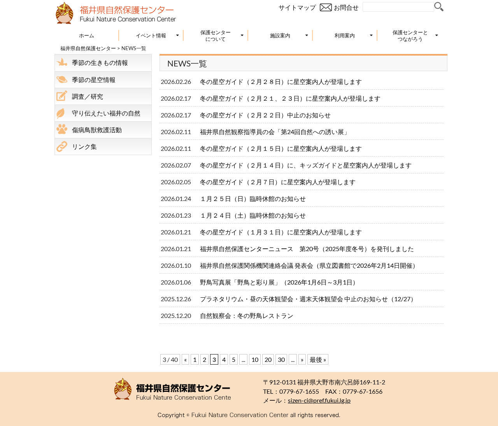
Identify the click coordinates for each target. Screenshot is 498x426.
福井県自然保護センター (88, 48)
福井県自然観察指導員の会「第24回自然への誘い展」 (275, 131)
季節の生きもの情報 (100, 62)
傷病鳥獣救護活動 (97, 129)
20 (268, 359)
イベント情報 (151, 35)
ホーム (86, 35)
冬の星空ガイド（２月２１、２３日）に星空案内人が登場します (290, 98)
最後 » (318, 359)
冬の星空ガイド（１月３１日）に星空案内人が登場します (281, 232)
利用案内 (345, 35)
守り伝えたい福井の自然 (106, 113)
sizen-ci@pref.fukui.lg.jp (319, 400)
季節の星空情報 (94, 79)
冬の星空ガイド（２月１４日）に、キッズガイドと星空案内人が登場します (306, 165)
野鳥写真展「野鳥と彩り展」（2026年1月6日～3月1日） (279, 282)
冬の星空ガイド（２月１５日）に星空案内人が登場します (281, 148)
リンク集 (84, 146)
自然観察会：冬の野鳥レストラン (246, 315)
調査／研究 (87, 96)
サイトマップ (297, 7)
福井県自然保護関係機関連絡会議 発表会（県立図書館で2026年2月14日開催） (309, 265)
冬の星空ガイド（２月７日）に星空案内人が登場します (278, 181)
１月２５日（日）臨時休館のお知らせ (253, 198)
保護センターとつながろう (410, 35)
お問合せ (346, 7)
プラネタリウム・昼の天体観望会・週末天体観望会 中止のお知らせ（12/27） (311, 298)
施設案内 (280, 35)
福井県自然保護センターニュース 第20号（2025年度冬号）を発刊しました (307, 248)
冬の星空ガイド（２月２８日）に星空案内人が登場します (281, 81)
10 (254, 359)
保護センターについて (215, 35)
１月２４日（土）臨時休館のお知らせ (253, 215)
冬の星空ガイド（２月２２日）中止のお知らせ (265, 115)
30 (281, 359)
